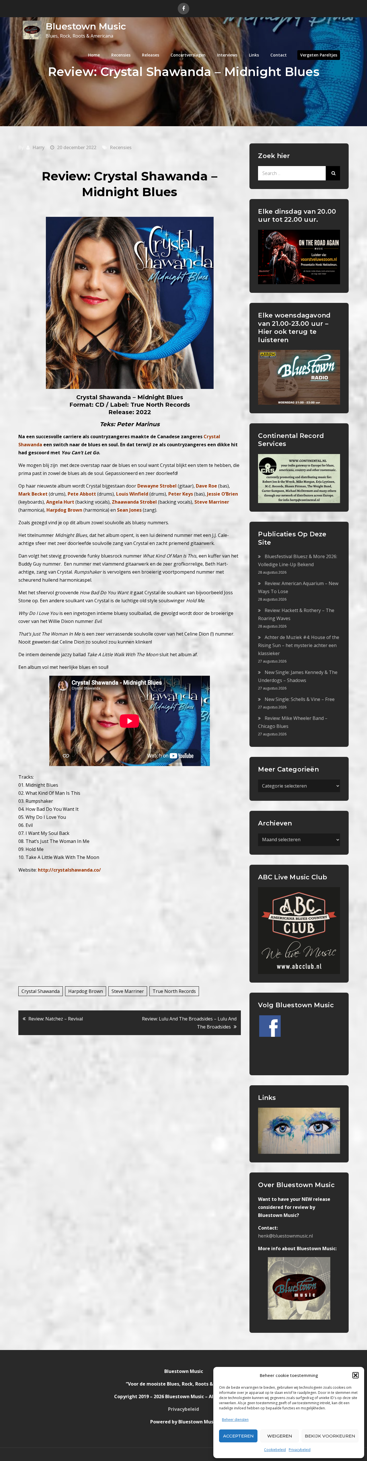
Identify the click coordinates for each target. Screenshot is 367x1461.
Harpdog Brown (85, 991)
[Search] (333, 173)
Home (94, 55)
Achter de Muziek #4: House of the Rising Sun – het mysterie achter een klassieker (298, 645)
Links (254, 55)
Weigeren (279, 1436)
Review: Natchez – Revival (55, 1019)
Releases (150, 55)
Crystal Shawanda (41, 991)
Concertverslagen (188, 55)
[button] (355, 1375)
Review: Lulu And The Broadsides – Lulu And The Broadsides (189, 1023)
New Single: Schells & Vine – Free (300, 699)
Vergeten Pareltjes (318, 55)
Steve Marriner (128, 991)
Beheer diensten (235, 1419)
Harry (38, 147)
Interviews (227, 55)
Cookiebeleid (275, 1449)
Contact (278, 55)
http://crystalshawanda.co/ (69, 870)
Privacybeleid (300, 1449)
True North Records (174, 991)
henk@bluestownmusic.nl (285, 1236)
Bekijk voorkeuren (330, 1436)
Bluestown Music (86, 26)
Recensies (120, 55)
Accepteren (238, 1436)
